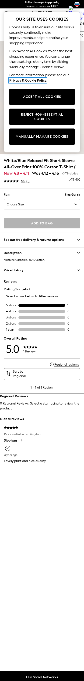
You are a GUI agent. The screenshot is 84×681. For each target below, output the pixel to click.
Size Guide (72, 195)
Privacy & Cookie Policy (27, 80)
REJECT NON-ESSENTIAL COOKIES (42, 117)
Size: (7, 195)
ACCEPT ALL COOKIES (42, 97)
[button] (42, 253)
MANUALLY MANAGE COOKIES (42, 137)
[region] (42, 82)
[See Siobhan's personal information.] (21, 440)
